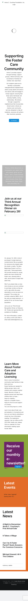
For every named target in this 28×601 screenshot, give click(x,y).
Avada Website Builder (19, 581)
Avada (6, 582)
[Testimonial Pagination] (11, 192)
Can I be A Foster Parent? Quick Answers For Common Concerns (12, 545)
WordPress (14, 584)
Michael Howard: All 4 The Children (12, 555)
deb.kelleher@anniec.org (15, 319)
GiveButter (14, 312)
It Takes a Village (10, 536)
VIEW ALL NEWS (7, 565)
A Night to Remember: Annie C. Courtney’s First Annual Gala (12, 526)
